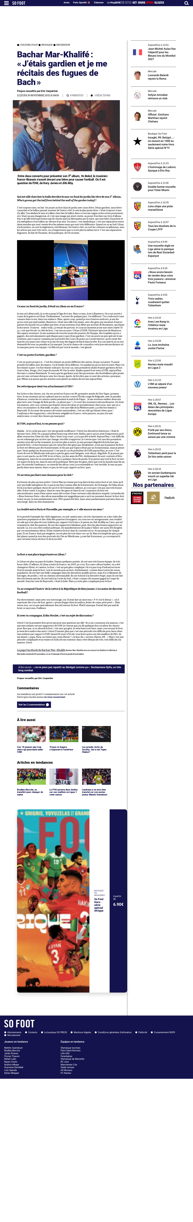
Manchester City (69, 1064)
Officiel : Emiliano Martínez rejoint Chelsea (149, 109)
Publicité (142, 1032)
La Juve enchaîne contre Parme (147, 338)
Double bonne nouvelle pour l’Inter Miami (153, 180)
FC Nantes (66, 1073)
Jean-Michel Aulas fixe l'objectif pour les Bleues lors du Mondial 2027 (152, 43)
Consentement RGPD (164, 1032)
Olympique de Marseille (72, 1059)
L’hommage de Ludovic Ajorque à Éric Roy (153, 160)
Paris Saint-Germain (71, 1050)
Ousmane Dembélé (13, 1067)
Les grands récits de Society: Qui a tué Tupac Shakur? (94, 730)
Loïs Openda (10, 1070)
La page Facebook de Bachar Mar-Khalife (41, 650)
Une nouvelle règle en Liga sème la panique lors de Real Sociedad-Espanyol (153, 240)
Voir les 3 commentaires (31, 704)
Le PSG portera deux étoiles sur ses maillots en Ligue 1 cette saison (62, 772)
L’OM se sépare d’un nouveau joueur (150, 377)
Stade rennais (67, 1067)
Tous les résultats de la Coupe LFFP (149, 219)
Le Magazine (113, 2)
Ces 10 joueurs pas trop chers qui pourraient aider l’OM (31, 730)
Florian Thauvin (12, 1056)
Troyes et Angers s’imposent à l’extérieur (61, 728)
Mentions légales (82, 1032)
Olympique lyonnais (70, 1047)
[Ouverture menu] (6, 3)
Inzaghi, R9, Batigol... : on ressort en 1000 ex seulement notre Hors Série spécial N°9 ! (152, 133)
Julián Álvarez (11, 1053)
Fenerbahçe (66, 1056)
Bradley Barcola (12, 1050)
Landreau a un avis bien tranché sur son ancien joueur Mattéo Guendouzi (95, 772)
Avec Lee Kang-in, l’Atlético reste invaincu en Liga (153, 316)
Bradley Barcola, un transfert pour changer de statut (30, 772)
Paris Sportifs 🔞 (81, 2)
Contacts (32, 1032)
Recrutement (13, 1035)
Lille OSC (65, 1053)
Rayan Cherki (10, 1061)
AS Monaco (66, 1070)
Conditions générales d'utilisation (115, 1032)
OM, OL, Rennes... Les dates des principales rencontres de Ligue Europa (153, 398)
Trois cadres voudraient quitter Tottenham (147, 293)
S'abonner (99, 2)
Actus (67, 2)
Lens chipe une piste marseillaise (148, 199)
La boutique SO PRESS (55, 1032)
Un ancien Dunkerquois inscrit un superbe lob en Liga (149, 467)
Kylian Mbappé (11, 1073)
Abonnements (14, 1032)
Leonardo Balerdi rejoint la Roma (148, 68)
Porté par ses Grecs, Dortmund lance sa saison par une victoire (151, 424)
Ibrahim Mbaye (11, 1064)
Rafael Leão (10, 1059)
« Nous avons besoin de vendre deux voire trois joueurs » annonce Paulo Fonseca (153, 266)
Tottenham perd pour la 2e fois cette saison (150, 447)
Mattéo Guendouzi (13, 1047)
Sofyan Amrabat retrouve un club (148, 88)
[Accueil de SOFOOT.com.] (36, 3)
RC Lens (65, 1061)
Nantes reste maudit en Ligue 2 (147, 357)
